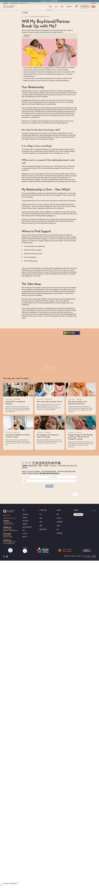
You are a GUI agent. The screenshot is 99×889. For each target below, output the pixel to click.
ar (49, 9)
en (47, 9)
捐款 (93, 6)
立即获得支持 (85, 6)
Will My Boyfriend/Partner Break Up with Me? (39, 16)
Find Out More (49, 367)
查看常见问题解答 (14, 3)
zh (51, 9)
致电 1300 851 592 (23, 3)
